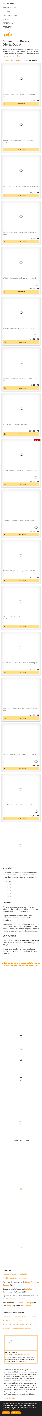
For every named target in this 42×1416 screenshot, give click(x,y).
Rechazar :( (16, 1412)
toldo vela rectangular (25, 1303)
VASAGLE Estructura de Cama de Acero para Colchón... (18, 141)
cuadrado (27, 1305)
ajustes (17, 1409)
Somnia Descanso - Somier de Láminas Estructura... (20, 470)
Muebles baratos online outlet (14, 1278)
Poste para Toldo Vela (16, 1299)
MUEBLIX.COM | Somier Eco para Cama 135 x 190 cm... (19, 379)
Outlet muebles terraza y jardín (15, 1274)
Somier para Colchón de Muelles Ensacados (19, 1317)
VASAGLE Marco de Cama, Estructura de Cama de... (20, 278)
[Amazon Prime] (36, 285)
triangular (10, 1305)
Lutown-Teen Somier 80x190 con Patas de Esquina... (21, 186)
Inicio (7, 60)
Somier (24, 60)
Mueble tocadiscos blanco (13, 1321)
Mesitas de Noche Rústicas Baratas (16, 1328)
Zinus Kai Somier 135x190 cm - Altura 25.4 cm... (19, 521)
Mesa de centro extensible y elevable (17, 1325)
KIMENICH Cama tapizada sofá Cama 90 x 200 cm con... (20, 233)
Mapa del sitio (9, 1398)
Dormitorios (15, 60)
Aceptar (6, 1412)
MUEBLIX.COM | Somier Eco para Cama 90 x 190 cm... (19, 95)
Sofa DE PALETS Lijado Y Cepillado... (15, 424)
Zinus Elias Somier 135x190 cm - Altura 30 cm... (19, 328)
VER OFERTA (22, 104)
